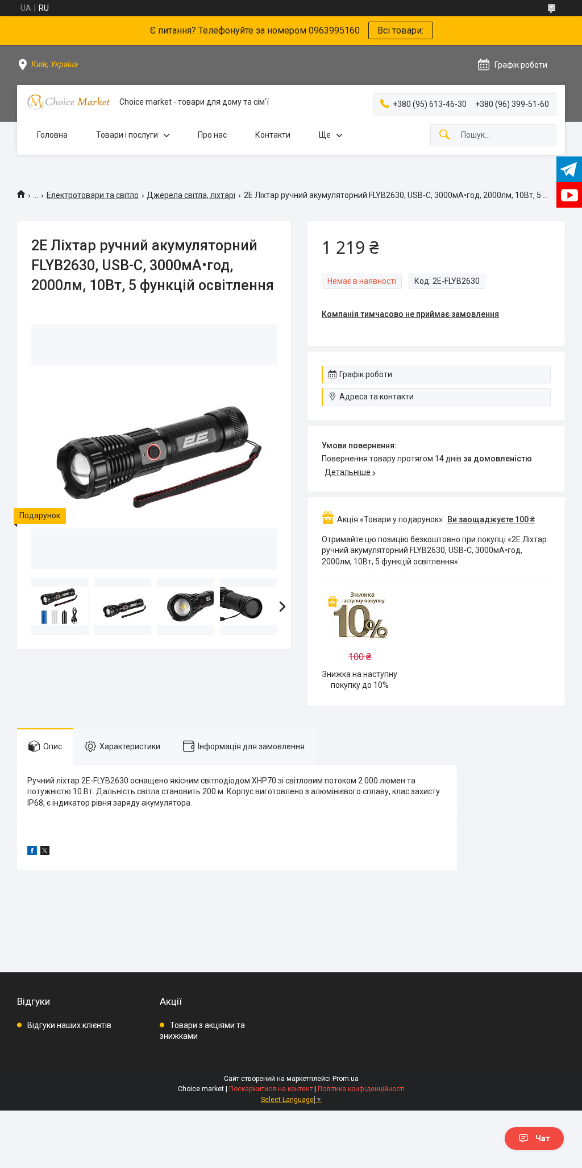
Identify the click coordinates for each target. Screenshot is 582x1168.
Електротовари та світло (93, 195)
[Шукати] (444, 135)
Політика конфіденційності (361, 1089)
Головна (52, 134)
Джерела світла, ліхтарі (191, 195)
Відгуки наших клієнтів (69, 1025)
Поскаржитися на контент (271, 1089)
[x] (44, 852)
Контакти (272, 134)
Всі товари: (400, 30)
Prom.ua (345, 1079)
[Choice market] (68, 102)
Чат (542, 1138)
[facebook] (32, 852)
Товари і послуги (127, 134)
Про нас (212, 134)
